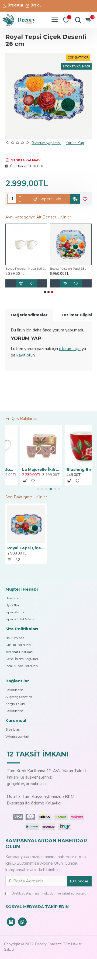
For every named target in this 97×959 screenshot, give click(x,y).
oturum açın (70, 349)
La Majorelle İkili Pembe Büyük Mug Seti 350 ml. (26, 469)
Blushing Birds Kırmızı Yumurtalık (71, 469)
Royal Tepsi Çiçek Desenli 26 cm (26, 548)
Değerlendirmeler (29, 315)
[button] (45, 292)
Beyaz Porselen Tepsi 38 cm (69, 268)
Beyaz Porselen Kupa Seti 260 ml (26, 268)
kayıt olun (25, 355)
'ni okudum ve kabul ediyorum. (49, 893)
